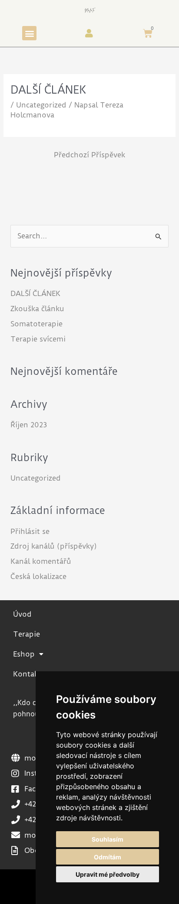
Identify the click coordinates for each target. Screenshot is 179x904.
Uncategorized (41, 105)
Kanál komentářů (40, 561)
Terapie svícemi (38, 339)
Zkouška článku (37, 309)
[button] (29, 33)
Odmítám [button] (107, 857)
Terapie (26, 634)
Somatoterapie (36, 324)
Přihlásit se (30, 531)
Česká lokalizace (38, 576)
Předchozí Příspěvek (89, 155)
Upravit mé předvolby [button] (107, 874)
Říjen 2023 (28, 425)
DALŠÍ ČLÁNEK (35, 293)
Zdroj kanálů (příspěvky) (53, 546)
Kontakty (29, 674)
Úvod (22, 614)
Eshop (24, 654)
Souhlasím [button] (107, 839)
